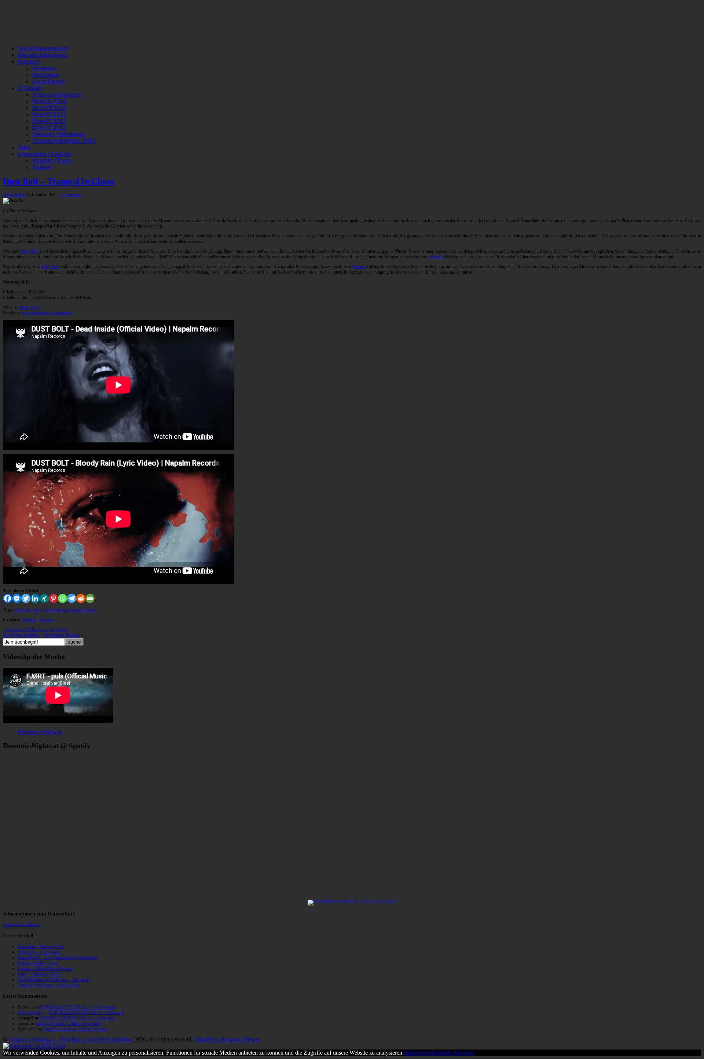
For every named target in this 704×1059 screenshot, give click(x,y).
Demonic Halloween (58, 134)
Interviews (45, 75)
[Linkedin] (35, 598)
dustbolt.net (29, 307)
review (37, 609)
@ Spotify (30, 88)
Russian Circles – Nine (38, 963)
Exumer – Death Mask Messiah (45, 968)
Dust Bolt (29, 251)
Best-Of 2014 (49, 114)
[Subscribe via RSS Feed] (34, 1046)
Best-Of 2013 (49, 121)
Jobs (24, 147)
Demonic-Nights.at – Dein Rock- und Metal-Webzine (71, 1039)
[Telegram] (71, 598)
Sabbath (436, 256)
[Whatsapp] (62, 598)
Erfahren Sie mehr (453, 1052)
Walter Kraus (14, 194)
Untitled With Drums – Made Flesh (48, 985)
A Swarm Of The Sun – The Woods (37, 629)
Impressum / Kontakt (44, 154)
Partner (41, 167)
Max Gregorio (30, 1012)
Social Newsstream (43, 48)
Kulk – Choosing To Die (39, 974)
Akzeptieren (418, 1052)
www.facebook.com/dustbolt (47, 312)
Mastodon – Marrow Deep (41, 946)
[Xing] (44, 598)
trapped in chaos (82, 609)
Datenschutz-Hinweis (21, 924)
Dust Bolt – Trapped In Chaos (58, 181)
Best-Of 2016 (49, 101)
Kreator (359, 266)
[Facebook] (7, 598)
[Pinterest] (53, 598)
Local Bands (48, 81)
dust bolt (21, 609)
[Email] (90, 598)
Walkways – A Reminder (39, 952)
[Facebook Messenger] (16, 598)
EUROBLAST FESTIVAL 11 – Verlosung (77, 1007)
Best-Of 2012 (49, 128)
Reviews (43, 68)
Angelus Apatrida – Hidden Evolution (67, 1023)
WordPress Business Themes (227, 1039)
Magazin (29, 62)
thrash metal (55, 609)
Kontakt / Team (51, 161)
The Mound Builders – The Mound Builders (41, 635)
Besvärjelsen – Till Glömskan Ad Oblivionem (57, 957)
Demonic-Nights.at (40, 732)
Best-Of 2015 (49, 108)
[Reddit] (80, 598)
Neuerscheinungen (42, 55)
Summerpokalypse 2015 (64, 141)
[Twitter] (25, 598)
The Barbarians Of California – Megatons (54, 979)
